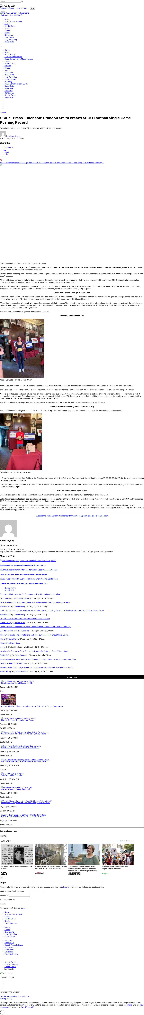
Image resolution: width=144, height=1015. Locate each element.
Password (4, 895)
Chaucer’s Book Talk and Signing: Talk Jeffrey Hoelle (23, 734)
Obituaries (8, 35)
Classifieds (9, 42)
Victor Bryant (14, 136)
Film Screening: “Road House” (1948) (17, 683)
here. (23, 908)
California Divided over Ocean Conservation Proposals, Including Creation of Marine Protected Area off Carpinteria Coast (52, 610)
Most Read (9, 590)
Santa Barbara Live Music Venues (18, 59)
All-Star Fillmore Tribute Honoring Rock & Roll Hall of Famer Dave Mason (32, 706)
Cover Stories (10, 79)
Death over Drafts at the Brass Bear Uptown (20, 747)
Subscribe (5, 15)
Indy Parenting (10, 39)
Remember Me (8, 899)
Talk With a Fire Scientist (11, 775)
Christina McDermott (22, 598)
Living (7, 24)
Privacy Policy (6, 998)
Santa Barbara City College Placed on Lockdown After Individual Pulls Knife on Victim (36, 667)
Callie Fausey (19, 606)
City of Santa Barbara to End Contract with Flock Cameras (25, 618)
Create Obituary (11, 964)
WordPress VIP (27, 1007)
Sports (7, 33)
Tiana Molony (14, 639)
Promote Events (11, 954)
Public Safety (6, 623)
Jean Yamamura (15, 663)
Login (32, 8)
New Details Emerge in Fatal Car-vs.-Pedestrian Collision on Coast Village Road (34, 651)
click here (128, 1005)
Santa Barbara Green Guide (16, 84)
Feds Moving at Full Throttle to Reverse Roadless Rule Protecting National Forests (35, 602)
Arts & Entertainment (13, 21)
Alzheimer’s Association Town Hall (15, 789)
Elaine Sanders (22, 631)
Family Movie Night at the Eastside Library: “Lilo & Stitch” (25, 803)
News (6, 19)
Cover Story (9, 936)
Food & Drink (10, 26)
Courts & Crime (7, 631)
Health (3, 663)
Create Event (10, 95)
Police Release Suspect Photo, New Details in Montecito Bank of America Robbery (35, 627)
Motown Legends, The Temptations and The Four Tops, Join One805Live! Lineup (34, 635)
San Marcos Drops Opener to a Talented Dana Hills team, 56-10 (23, 565)
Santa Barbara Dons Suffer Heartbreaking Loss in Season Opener (23, 574)
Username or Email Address (12, 891)
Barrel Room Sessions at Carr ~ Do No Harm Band (22, 816)
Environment (5, 606)
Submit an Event (7, 8)
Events (7, 30)
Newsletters (22, 8)
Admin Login (9, 969)
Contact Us (9, 93)
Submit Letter (10, 967)
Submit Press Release (13, 945)
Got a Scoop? (16, 15)
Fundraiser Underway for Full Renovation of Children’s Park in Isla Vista (30, 594)
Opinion (7, 28)
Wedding (8, 81)
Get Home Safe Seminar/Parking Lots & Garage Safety (24, 761)
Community (5, 598)
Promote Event (10, 923)
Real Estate (9, 37)
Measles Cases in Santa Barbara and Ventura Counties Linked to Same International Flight (38, 659)
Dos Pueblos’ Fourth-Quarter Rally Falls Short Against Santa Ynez (23, 583)
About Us (8, 90)
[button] (17, 859)
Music (3, 639)
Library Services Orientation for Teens (17, 720)
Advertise (8, 88)
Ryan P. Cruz (20, 623)
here (65, 887)
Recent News (10, 588)
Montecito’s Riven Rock (10, 643)
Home (7, 50)
